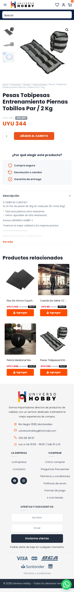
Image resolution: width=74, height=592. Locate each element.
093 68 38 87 (27, 438)
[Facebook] (14, 480)
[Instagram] (23, 480)
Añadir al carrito (34, 136)
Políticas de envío (55, 483)
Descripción (37, 196)
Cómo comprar (55, 462)
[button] (67, 30)
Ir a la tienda (55, 497)
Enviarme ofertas (37, 538)
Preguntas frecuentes (55, 469)
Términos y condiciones (55, 476)
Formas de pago (55, 490)
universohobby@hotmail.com (37, 431)
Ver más (8, 242)
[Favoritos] (57, 5)
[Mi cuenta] (63, 4)
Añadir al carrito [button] (20, 312)
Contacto (19, 469)
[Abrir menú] (5, 4)
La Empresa (19, 462)
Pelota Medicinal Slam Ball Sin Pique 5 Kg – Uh (34, 360)
